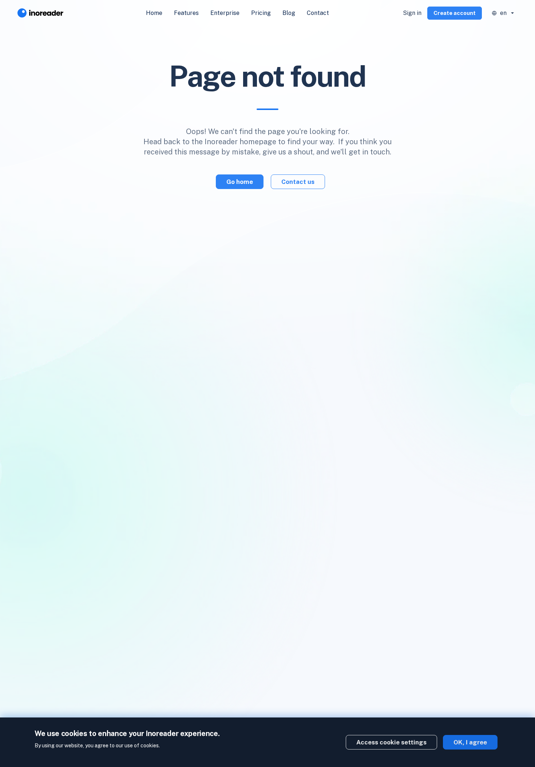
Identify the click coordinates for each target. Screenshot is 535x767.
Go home (239, 181)
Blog (288, 12)
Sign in (412, 12)
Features (186, 12)
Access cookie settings (391, 742)
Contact (318, 12)
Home (154, 12)
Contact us (297, 181)
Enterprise (224, 12)
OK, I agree (470, 742)
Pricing (261, 12)
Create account (454, 13)
